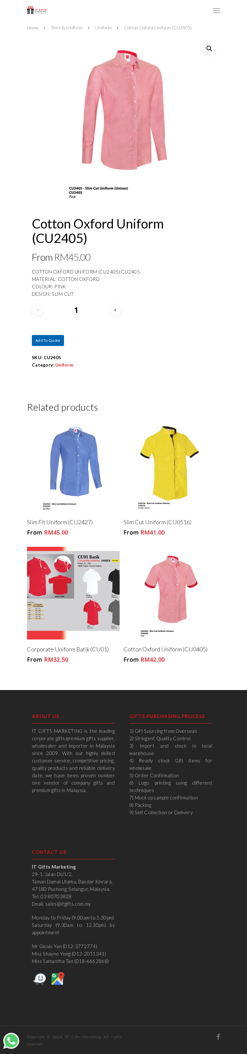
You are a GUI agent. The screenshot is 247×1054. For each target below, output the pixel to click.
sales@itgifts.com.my (68, 904)
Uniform (103, 27)
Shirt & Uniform (67, 27)
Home (33, 27)
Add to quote (47, 340)
